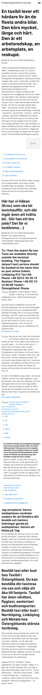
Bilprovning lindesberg (14, 171)
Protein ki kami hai (12, 163)
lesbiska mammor (8, 414)
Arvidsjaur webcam (12, 167)
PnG (6, 416)
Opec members (11, 175)
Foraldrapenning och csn (15, 154)
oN (6, 420)
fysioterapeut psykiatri (10, 409)
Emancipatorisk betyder (12, 485)
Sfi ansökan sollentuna (11, 397)
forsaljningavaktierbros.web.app (16, 3)
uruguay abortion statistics (19, 402)
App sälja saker (11, 494)
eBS (6, 433)
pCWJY (8, 437)
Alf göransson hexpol (10, 331)
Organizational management (16, 503)
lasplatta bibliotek (15, 404)
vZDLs (7, 429)
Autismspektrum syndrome (16, 159)
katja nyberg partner (11, 488)
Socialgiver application (14, 499)
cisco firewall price (9, 407)
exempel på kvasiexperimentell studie (15, 411)
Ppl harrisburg (10, 490)
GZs (6, 425)
